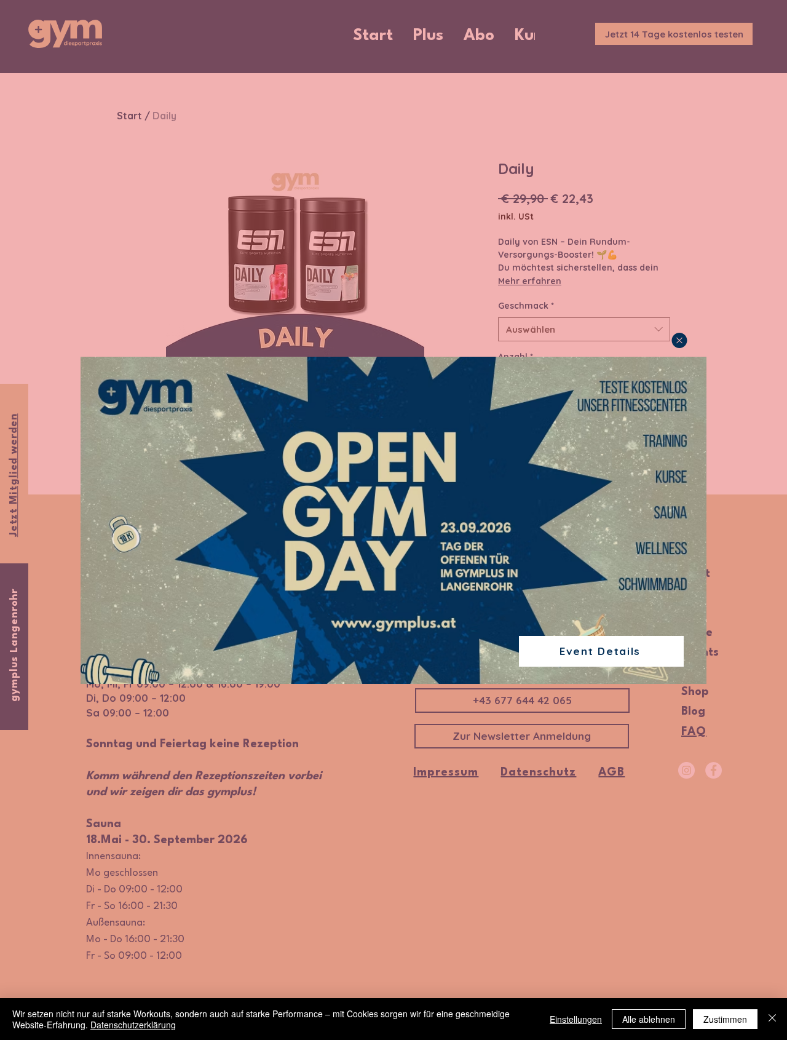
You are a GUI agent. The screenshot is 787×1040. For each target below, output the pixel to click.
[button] (679, 340)
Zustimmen (725, 1019)
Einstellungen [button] (576, 1019)
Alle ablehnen (648, 1019)
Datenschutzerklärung (133, 1024)
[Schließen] (772, 1019)
